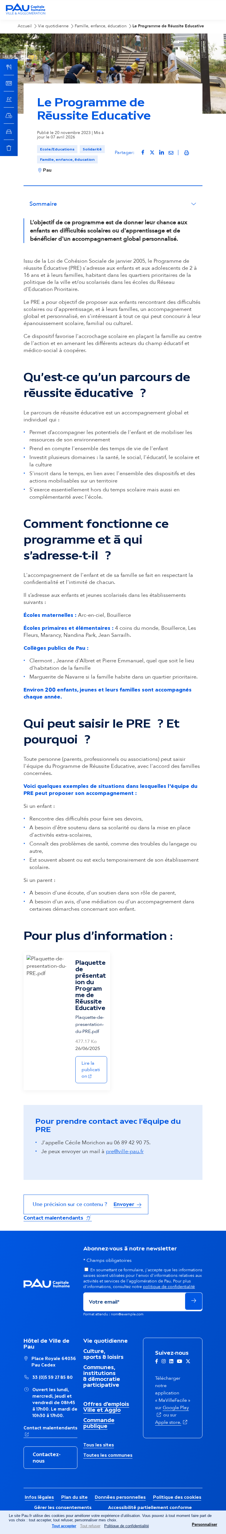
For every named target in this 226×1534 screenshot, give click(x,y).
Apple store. (171, 1422)
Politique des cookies (177, 1497)
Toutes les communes (107, 1455)
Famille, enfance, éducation (67, 159)
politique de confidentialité (169, 1287)
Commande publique (98, 1423)
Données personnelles (120, 1497)
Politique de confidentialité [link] (126, 1526)
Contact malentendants (58, 1217)
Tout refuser (90, 1526)
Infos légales (39, 1497)
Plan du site (74, 1497)
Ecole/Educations (57, 149)
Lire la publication (94, 1069)
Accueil (25, 26)
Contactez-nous (47, 1457)
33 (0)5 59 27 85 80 (52, 1377)
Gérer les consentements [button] (63, 1507)
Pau (47, 170)
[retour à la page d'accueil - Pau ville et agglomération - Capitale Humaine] (25, 13)
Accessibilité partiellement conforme (150, 1507)
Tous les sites (98, 1445)
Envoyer (124, 1204)
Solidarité (92, 149)
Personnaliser (204, 1524)
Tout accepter (64, 1526)
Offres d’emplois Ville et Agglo (106, 1407)
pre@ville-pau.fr (125, 1151)
